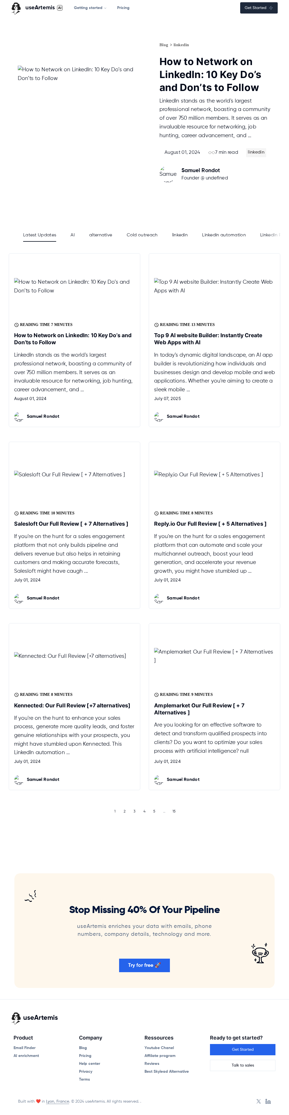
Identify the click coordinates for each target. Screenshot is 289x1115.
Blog (163, 45)
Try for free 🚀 (144, 965)
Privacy (85, 1072)
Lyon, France (57, 1101)
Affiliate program (160, 1056)
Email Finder (25, 1048)
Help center (89, 1064)
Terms (84, 1079)
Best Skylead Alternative (166, 1072)
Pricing (123, 8)
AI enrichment (26, 1056)
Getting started (88, 8)
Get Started (255, 8)
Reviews (151, 1064)
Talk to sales (243, 1065)
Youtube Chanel (159, 1048)
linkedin (181, 45)
